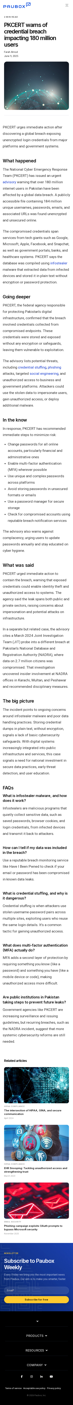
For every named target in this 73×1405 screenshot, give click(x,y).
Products (34, 1336)
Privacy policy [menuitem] (54, 1388)
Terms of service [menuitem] (13, 1388)
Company (35, 1365)
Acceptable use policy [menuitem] (34, 1388)
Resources (34, 1350)
